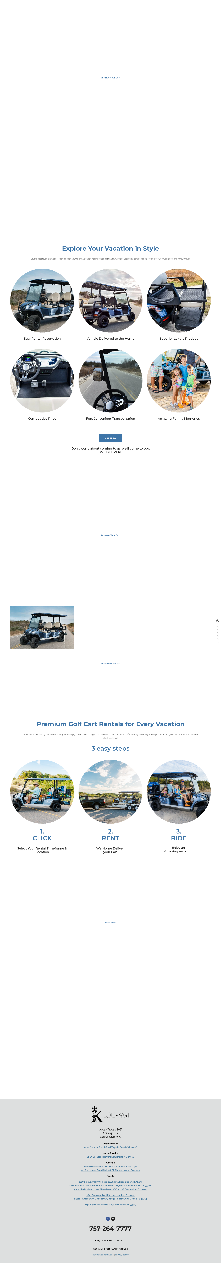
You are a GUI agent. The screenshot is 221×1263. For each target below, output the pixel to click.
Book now (110, 438)
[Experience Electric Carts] (217, 630)
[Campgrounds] (217, 633)
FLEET (31, 24)
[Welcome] (217, 621)
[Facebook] (108, 1219)
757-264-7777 (181, 24)
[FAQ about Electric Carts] (217, 639)
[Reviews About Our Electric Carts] (217, 642)
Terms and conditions (103, 1254)
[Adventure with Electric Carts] (217, 627)
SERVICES (45, 24)
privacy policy (122, 1254)
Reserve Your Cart (201, 24)
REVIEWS (107, 1240)
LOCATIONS (17, 24)
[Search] (11, 5)
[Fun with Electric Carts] (217, 624)
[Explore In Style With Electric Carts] (217, 636)
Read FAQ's (110, 922)
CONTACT (120, 1240)
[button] (206, 1013)
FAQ (57, 24)
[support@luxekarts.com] (113, 1219)
